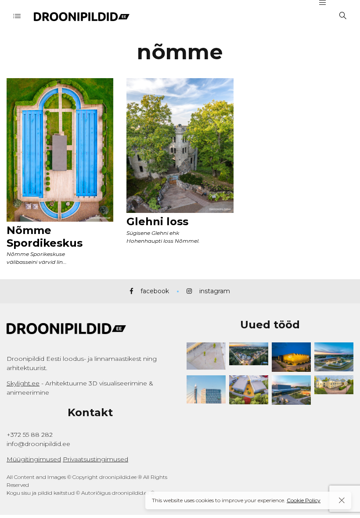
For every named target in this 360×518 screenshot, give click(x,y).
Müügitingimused (34, 459)
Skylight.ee (23, 383)
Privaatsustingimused (95, 459)
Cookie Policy (303, 500)
